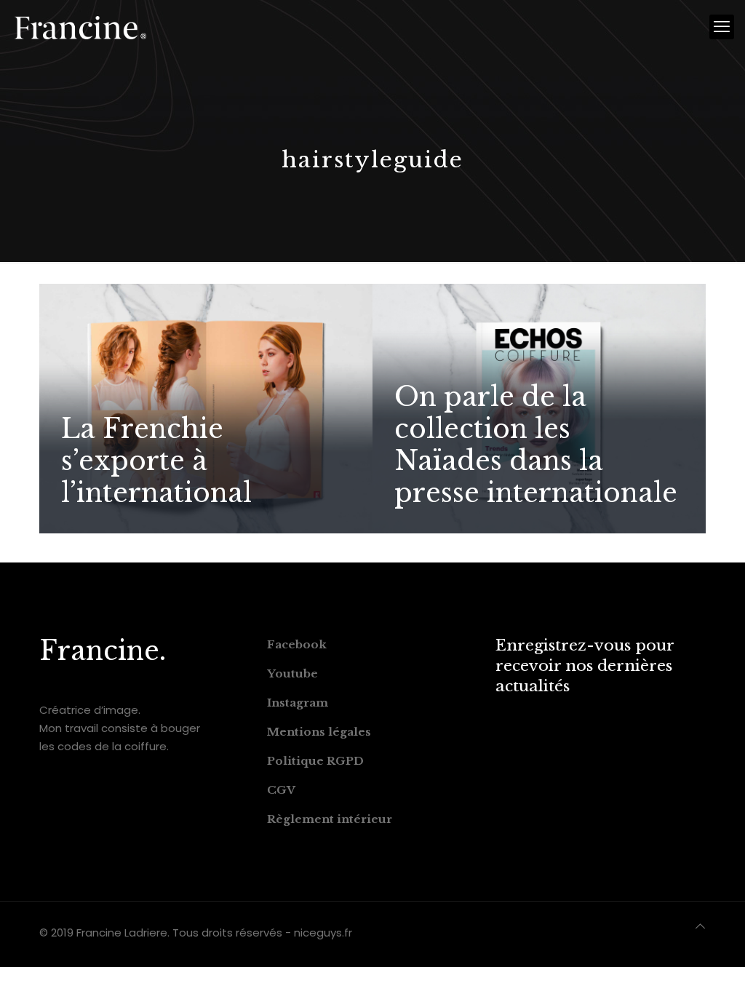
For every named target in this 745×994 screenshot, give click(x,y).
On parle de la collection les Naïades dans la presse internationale (535, 445)
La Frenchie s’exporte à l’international (156, 461)
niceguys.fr (323, 932)
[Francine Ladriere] (80, 27)
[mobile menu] (721, 27)
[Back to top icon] (700, 926)
